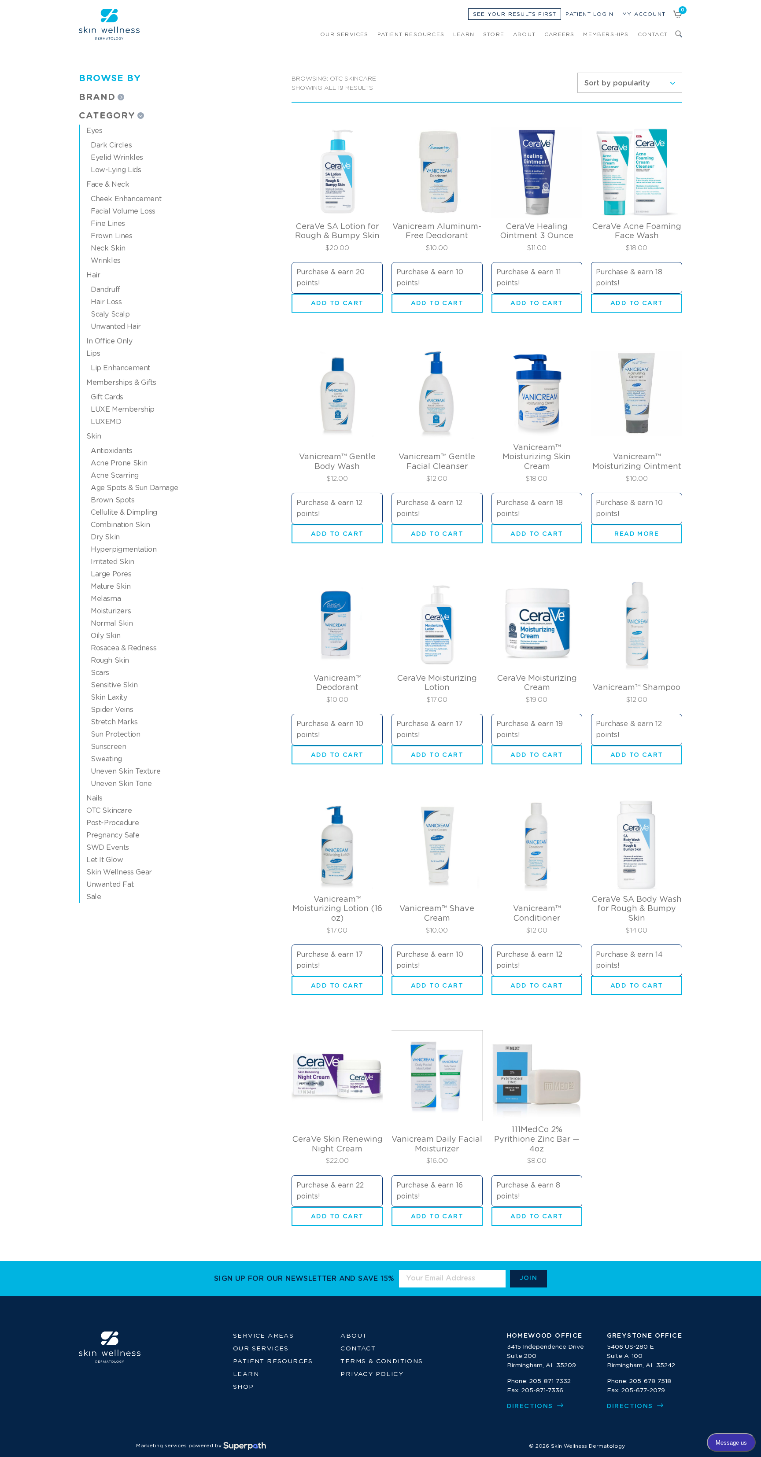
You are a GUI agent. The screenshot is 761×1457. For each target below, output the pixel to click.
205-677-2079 (643, 1390)
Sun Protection (115, 734)
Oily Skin (105, 635)
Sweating (106, 759)
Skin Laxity (109, 697)
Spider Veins (112, 709)
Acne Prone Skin (119, 463)
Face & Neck (107, 184)
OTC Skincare (109, 810)
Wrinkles (106, 260)
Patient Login (589, 14)
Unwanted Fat (109, 884)
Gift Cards (107, 397)
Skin (93, 436)
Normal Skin (112, 623)
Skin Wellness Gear (119, 872)
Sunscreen (108, 746)
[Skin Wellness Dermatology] (109, 24)
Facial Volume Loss (123, 211)
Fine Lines (108, 223)
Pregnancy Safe (112, 835)
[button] (337, 303)
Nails (94, 798)
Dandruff (105, 289)
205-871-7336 (542, 1390)
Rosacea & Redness (123, 648)
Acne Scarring (115, 475)
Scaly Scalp (110, 314)
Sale (93, 896)
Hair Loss (106, 302)
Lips (93, 353)
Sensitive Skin (114, 685)
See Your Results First (514, 14)
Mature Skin (111, 586)
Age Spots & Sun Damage (134, 487)
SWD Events (107, 847)
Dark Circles (111, 145)
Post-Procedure (112, 822)
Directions (531, 1406)
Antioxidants (111, 450)
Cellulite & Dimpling (124, 512)
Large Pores (111, 574)
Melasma (106, 598)
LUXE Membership (123, 409)
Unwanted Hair (116, 326)
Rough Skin (110, 660)
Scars (100, 672)
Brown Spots (113, 500)
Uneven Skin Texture (125, 771)
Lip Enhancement (120, 368)
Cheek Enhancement (126, 199)
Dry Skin (105, 537)
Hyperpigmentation (123, 549)
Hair (93, 275)
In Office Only (109, 341)
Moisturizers (111, 611)
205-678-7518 (650, 1381)
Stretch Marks (114, 722)
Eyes (94, 130)
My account (643, 14)
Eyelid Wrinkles (117, 157)
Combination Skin (120, 524)
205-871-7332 (550, 1381)
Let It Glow (104, 859)
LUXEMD (106, 421)
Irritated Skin (112, 561)
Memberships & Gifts (121, 382)
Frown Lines (112, 236)
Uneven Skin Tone (121, 783)
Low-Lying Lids (116, 169)
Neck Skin (108, 248)
